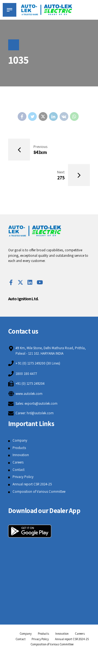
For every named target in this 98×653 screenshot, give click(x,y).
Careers (18, 462)
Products (19, 447)
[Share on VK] (64, 116)
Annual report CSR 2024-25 (32, 484)
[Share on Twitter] (32, 116)
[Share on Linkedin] (53, 116)
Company (20, 440)
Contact (18, 469)
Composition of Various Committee (39, 491)
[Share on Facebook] (22, 116)
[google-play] (29, 531)
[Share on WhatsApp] (74, 116)
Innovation (21, 455)
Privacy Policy (23, 476)
